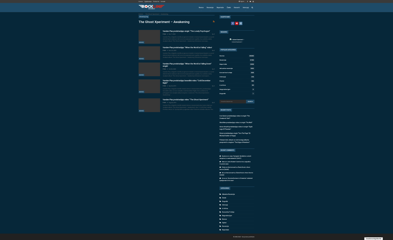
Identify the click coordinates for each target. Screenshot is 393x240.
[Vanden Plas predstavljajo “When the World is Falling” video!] (149, 53)
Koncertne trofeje (226, 73)
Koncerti (237, 7)
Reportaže (220, 7)
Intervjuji (246, 7)
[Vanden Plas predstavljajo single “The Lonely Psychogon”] (149, 37)
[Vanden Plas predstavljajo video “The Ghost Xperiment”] (149, 105)
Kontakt (163, 1)
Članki (229, 7)
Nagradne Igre (225, 89)
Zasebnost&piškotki (373, 239)
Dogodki (223, 94)
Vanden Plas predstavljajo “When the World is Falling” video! (187, 47)
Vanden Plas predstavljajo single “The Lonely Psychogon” (186, 31)
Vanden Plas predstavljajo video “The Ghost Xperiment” (186, 99)
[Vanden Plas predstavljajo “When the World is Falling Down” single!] (149, 69)
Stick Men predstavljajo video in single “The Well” (236, 122)
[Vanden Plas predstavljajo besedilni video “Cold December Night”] (149, 86)
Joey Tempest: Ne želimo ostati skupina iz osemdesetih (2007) (235, 157)
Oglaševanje (148, 1)
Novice (201, 7)
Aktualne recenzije (226, 68)
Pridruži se (156, 1)
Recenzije (210, 7)
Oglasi (224, 222)
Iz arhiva (223, 85)
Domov (141, 1)
